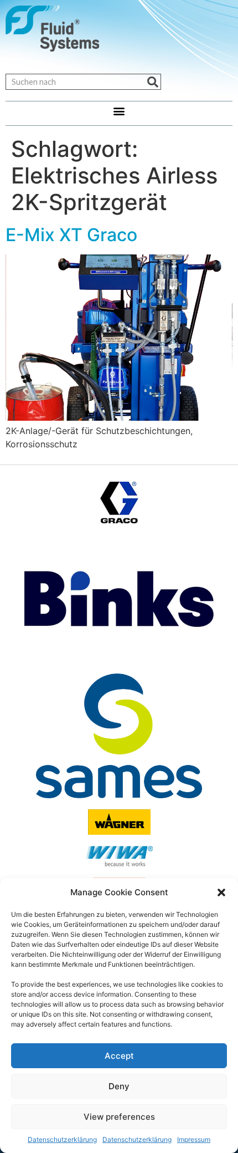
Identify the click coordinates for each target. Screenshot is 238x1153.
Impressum (193, 1139)
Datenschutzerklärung (62, 1139)
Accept (119, 1055)
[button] (221, 892)
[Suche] (152, 81)
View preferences (119, 1116)
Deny (119, 1086)
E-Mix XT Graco (71, 235)
